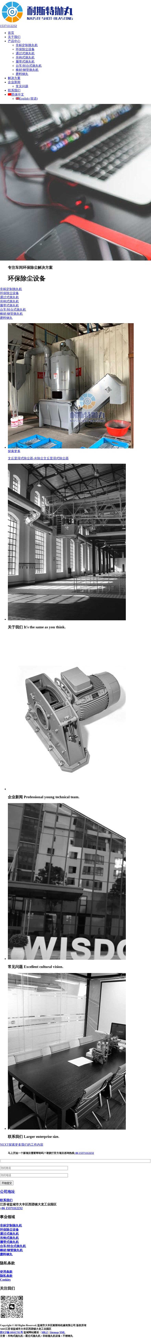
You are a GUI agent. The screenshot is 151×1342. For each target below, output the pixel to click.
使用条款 (6, 1271)
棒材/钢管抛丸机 (27, 69)
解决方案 (14, 78)
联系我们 (14, 90)
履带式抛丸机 (25, 61)
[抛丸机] (37, 22)
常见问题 (22, 86)
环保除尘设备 (25, 49)
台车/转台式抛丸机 (29, 65)
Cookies (5, 1279)
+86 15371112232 (84, 1153)
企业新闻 (14, 82)
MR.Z (44, 1332)
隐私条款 (6, 1275)
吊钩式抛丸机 (25, 57)
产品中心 (14, 41)
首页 (11, 32)
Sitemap (54, 1332)
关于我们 (14, 37)
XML (62, 1332)
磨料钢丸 (22, 74)
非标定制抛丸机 (27, 45)
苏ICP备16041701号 (11, 1332)
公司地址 (7, 1192)
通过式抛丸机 (25, 53)
